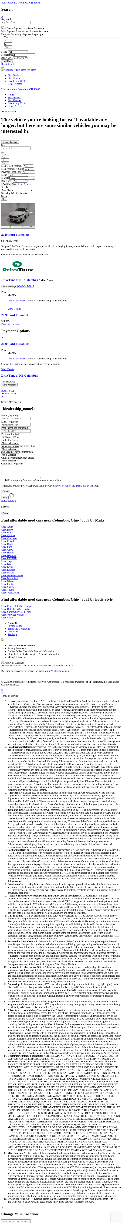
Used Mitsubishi (9, 578)
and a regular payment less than (17, 451)
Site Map (12, 634)
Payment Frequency (11, 34)
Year (3, 154)
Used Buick (7, 532)
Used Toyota (7, 589)
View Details (14, 308)
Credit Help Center (17, 81)
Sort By (5, 187)
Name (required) (9, 415)
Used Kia (6, 564)
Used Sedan (24, 609)
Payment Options (10, 324)
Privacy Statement (17, 648)
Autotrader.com (9, 665)
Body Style (7, 57)
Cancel (6, 491)
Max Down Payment (11, 28)
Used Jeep (6, 561)
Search (4, 145)
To (5, 44)
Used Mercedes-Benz (12, 575)
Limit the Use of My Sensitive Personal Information (33, 654)
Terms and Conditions (19, 628)
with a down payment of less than (18, 446)
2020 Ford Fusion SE (15, 234)
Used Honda (7, 552)
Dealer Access (15, 83)
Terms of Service (84, 485)
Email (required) (9, 421)
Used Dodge (7, 544)
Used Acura (7, 526)
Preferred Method (10, 434)
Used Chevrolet (9, 538)
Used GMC (7, 549)
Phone (14, 427)
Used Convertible (10, 606)
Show (4, 196)
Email (17, 437)
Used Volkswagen (10, 592)
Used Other (7, 617)
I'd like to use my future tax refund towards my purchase (33, 480)
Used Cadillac (8, 535)
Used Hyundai (8, 555)
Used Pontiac (8, 584)
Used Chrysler (8, 541)
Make (4, 51)
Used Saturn (7, 587)
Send (5, 497)
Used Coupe (25, 606)
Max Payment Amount (12, 31)
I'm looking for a (9, 440)
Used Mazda (7, 572)
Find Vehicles (14, 78)
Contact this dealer (17, 300)
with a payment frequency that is (17, 457)
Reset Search (7, 64)
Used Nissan (7, 581)
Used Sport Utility (10, 611)
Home (11, 94)
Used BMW (7, 529)
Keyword (6, 19)
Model (4, 54)
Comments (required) (12, 463)
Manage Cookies (16, 657)
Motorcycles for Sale (49, 665)
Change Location (10, 142)
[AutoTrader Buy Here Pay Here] (18, 69)
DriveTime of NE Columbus (19, 280)
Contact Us (13, 631)
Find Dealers (14, 75)
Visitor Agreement (60, 671)
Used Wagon (17, 614)
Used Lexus (7, 567)
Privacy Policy (63, 485)
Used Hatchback (9, 609)
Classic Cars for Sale (27, 665)
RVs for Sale (66, 665)
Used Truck (25, 611)
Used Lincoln (8, 569)
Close (5, 513)
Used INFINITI (9, 558)
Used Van (6, 614)
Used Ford (6, 547)
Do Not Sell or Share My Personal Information (31, 651)
